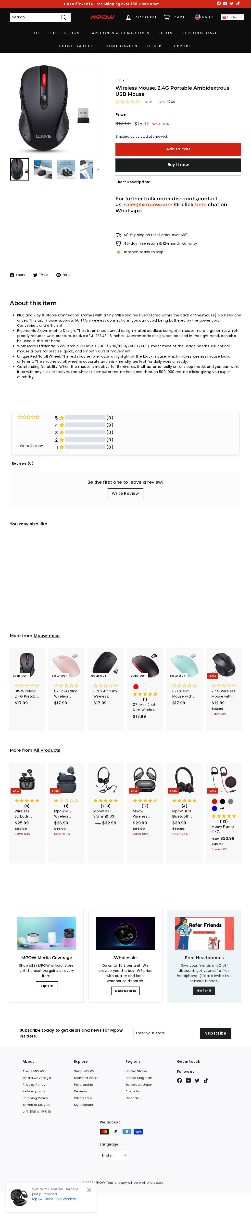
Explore (47, 986)
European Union (139, 1084)
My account (83, 1104)
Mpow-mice (47, 635)
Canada (132, 1098)
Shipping (122, 137)
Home (119, 80)
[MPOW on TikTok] (206, 1080)
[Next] (96, 169)
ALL (36, 33)
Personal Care (200, 33)
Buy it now (178, 165)
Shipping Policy (35, 1098)
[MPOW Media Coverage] (46, 933)
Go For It (204, 991)
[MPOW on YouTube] (188, 1080)
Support (182, 46)
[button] (127, 101)
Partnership (83, 1084)
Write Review (125, 493)
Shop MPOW (84, 1071)
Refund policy (34, 1091)
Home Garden (122, 46)
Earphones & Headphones (120, 33)
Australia (133, 1091)
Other (154, 46)
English (232, 17)
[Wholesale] (125, 933)
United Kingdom (139, 1077)
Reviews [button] (23, 463)
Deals (166, 33)
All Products (47, 750)
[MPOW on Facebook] (179, 1080)
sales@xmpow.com (148, 204)
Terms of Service (37, 1104)
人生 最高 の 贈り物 (37, 1111)
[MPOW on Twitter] (197, 1080)
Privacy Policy (34, 1084)
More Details (125, 991)
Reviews (81, 1091)
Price (120, 114)
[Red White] (145, 687)
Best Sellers (65, 33)
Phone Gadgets (77, 46)
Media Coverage (37, 1077)
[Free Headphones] (204, 933)
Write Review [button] (31, 445)
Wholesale (83, 1098)
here (200, 204)
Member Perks (86, 1077)
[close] (89, 1190)
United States (137, 1071)
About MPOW (33, 1071)
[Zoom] (54, 109)
